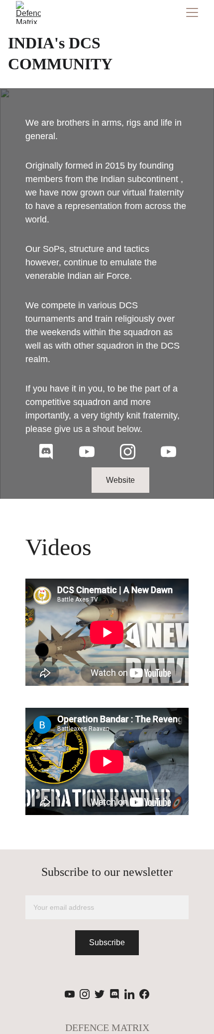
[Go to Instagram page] (127, 451)
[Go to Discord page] (46, 451)
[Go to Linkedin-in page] (129, 994)
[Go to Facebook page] (144, 994)
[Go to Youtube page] (87, 451)
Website (120, 480)
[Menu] (192, 12)
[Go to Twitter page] (100, 994)
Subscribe (107, 942)
